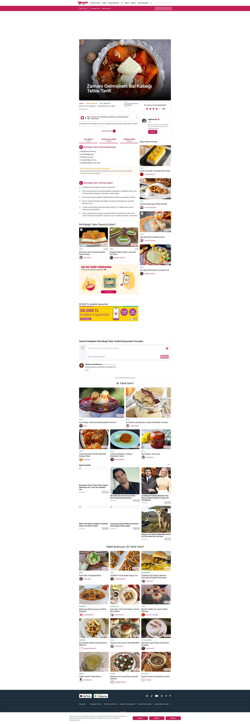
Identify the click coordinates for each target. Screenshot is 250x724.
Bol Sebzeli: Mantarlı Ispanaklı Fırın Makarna (93, 644)
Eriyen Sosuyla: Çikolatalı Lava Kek (155, 676)
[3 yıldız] (153, 108)
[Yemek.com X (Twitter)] (162, 696)
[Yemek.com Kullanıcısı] (81, 365)
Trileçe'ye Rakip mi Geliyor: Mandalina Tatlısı (121, 455)
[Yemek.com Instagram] (147, 696)
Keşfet (133, 3)
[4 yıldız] (156, 108)
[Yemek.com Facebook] (166, 696)
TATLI (81, 249)
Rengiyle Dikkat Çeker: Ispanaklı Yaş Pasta (122, 253)
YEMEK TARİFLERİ (91, 103)
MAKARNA (82, 606)
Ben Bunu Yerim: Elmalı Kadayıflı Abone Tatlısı (92, 253)
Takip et (152, 132)
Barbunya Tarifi (106, 8)
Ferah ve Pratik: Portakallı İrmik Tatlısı (155, 171)
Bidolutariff (152, 119)
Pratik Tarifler (83, 8)
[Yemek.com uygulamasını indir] (85, 696)
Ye (122, 3)
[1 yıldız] (147, 108)
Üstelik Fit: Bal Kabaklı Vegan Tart (124, 575)
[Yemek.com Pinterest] (170, 696)
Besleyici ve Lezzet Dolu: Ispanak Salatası (124, 677)
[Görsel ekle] (167, 348)
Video (104, 3)
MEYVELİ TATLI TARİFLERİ (87, 106)
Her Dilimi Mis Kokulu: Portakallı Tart (154, 270)
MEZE (81, 572)
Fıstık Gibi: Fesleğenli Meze (90, 575)
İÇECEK (81, 673)
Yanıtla (87, 370)
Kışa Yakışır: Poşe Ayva (150, 454)
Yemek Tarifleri (95, 3)
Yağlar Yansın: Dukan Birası (90, 676)
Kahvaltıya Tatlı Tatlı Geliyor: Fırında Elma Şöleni (124, 610)
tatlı (95, 126)
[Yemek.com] (83, 2)
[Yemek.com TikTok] (151, 696)
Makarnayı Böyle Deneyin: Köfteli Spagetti (92, 610)
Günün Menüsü (113, 3)
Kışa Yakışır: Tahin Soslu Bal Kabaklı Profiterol (97, 422)
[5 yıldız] (159, 108)
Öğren (127, 3)
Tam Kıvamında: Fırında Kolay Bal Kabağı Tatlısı (92, 455)
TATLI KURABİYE (146, 640)
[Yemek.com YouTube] (156, 696)
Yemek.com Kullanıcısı (93, 364)
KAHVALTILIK (114, 606)
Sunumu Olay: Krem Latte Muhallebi (124, 643)
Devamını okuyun (153, 128)
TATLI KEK (144, 673)
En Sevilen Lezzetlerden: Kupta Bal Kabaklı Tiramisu (147, 422)
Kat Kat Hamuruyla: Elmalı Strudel (153, 204)
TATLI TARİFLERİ (104, 103)
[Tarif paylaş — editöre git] (108, 278)
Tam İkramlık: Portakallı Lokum (152, 237)
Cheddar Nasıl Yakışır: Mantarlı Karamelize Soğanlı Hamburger (154, 576)
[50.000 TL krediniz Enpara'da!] (108, 313)
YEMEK (81, 103)
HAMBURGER (145, 572)
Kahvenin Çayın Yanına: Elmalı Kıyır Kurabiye (155, 644)
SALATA (112, 673)
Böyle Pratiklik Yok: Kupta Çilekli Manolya (154, 610)
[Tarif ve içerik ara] (151, 3)
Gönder (164, 357)
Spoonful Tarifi (95, 8)
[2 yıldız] (150, 108)
